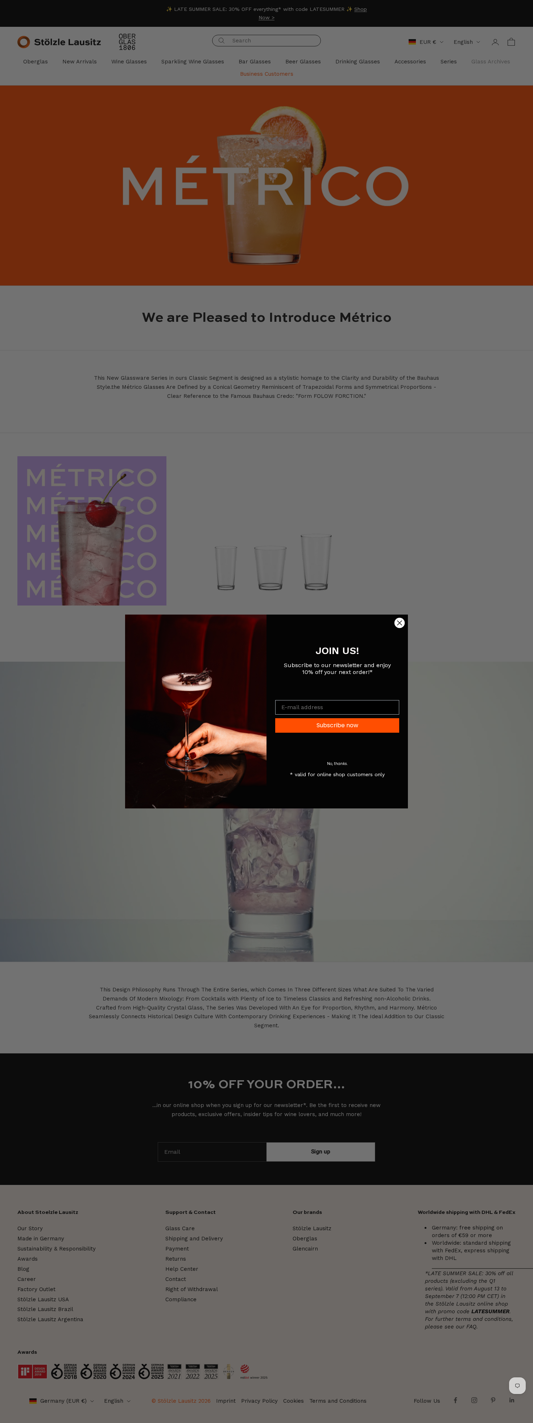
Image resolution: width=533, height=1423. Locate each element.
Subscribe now (337, 725)
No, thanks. (337, 763)
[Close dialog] (399, 622)
